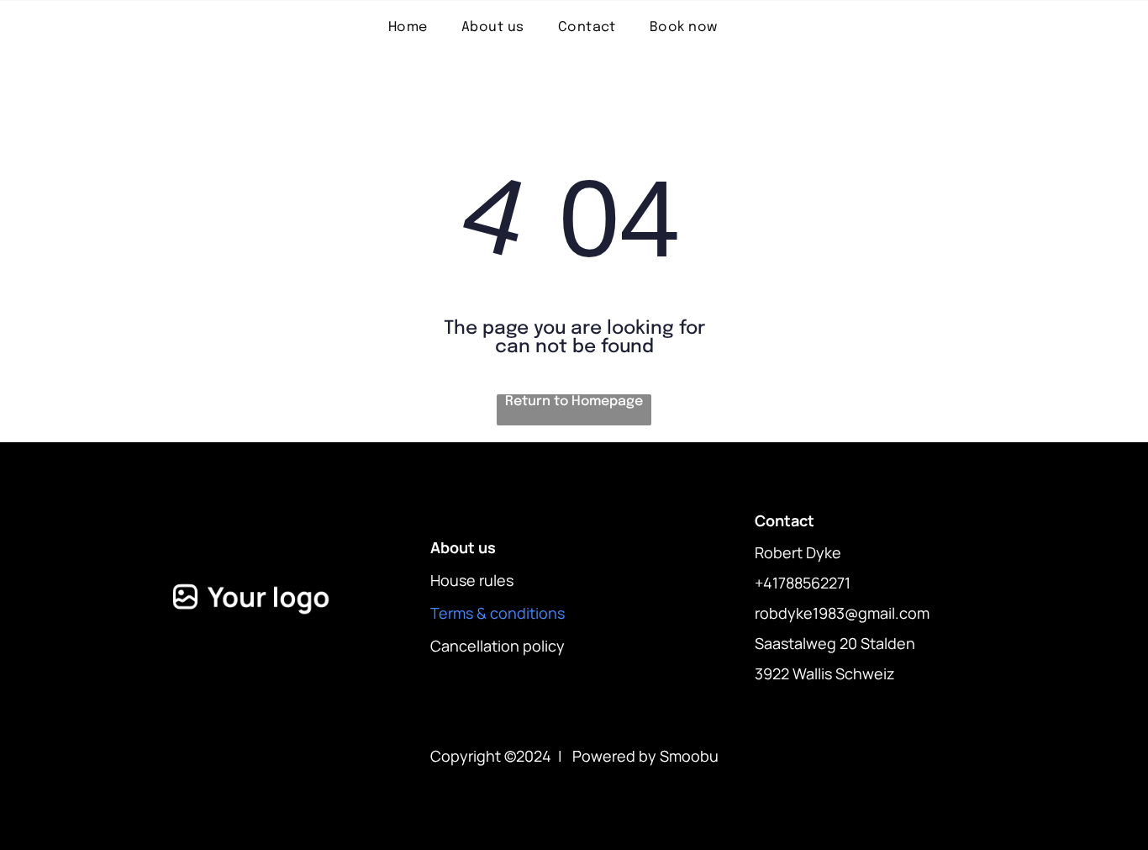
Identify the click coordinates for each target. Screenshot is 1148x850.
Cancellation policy (497, 646)
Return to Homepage (574, 401)
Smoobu (689, 756)
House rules (471, 580)
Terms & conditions (497, 613)
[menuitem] (408, 27)
